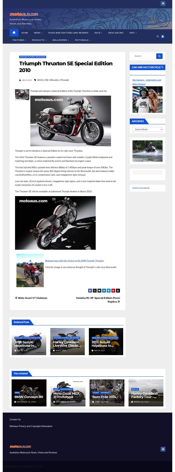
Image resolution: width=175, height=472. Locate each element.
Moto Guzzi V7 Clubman (32, 298)
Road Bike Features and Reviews (68, 33)
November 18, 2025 (26, 402)
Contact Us (15, 419)
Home (24, 33)
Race (97, 33)
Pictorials (82, 40)
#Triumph (64, 80)
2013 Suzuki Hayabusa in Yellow (101, 345)
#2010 (40, 80)
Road (17, 392)
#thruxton (54, 80)
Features (19, 40)
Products (38, 40)
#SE (46, 80)
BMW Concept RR (28, 397)
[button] (158, 36)
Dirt (132, 33)
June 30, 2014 (101, 402)
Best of (135, 389)
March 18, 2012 (141, 402)
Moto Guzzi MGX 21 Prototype (66, 395)
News (37, 33)
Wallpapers (60, 40)
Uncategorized (66, 389)
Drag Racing (116, 33)
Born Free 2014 (104, 397)
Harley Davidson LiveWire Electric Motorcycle (66, 345)
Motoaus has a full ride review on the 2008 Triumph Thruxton (74, 261)
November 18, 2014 (65, 402)
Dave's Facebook (140, 188)
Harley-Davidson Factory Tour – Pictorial (144, 396)
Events (96, 392)
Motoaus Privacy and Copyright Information (31, 426)
